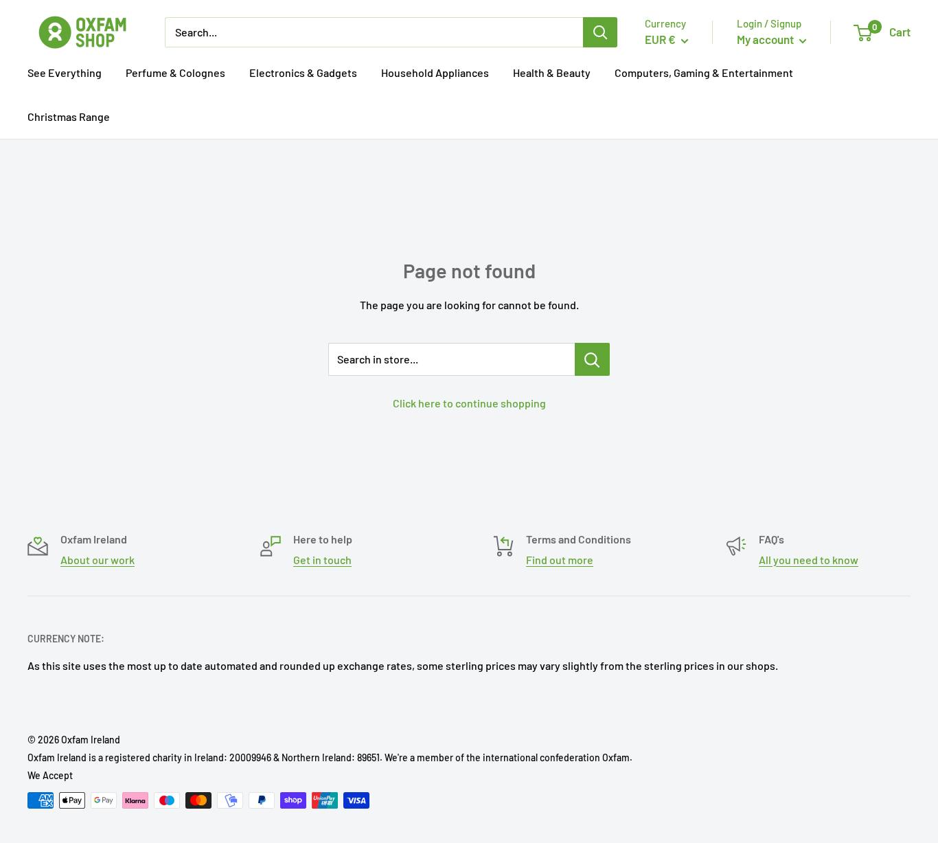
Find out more (559, 559)
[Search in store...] (592, 359)
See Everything (64, 72)
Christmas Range (68, 116)
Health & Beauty (552, 72)
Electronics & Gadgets (303, 72)
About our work (97, 559)
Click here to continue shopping (469, 402)
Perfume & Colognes (175, 72)
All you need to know (808, 559)
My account (766, 39)
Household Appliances (435, 72)
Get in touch (322, 559)
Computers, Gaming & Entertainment (704, 72)
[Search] (600, 32)
